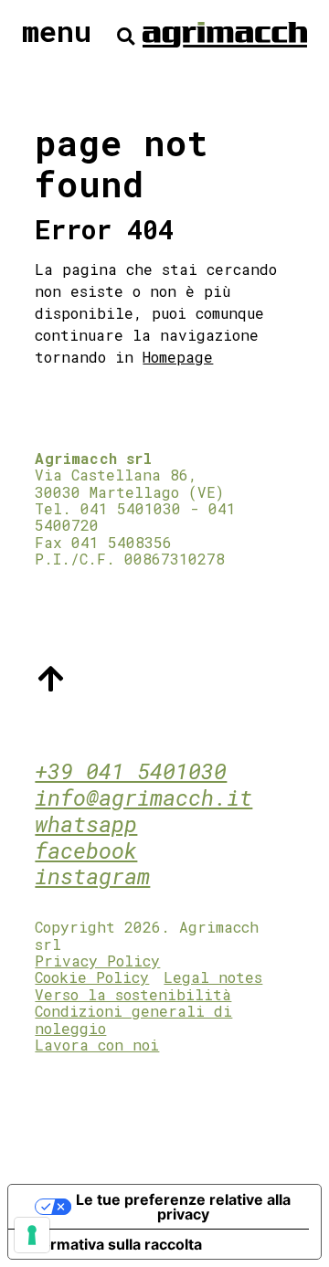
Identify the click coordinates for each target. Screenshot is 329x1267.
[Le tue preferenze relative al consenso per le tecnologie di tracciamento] (32, 1235)
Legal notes (213, 977)
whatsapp (86, 824)
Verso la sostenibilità (133, 994)
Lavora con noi (97, 1044)
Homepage (178, 356)
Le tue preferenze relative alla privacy (183, 1206)
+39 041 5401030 (131, 771)
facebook (86, 850)
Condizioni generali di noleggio (133, 1019)
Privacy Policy (97, 960)
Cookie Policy (92, 977)
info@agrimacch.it (143, 797)
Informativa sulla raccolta (112, 1244)
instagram (92, 876)
